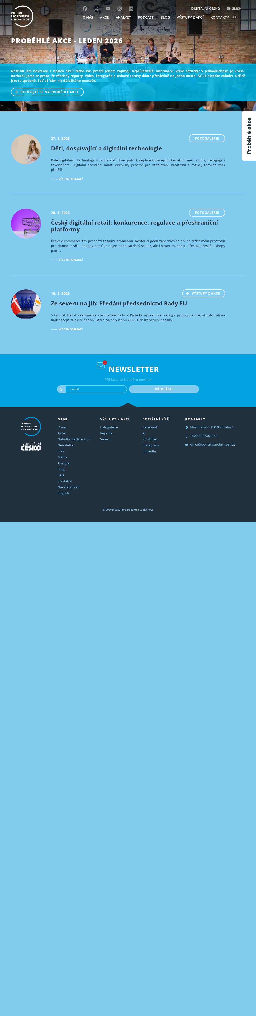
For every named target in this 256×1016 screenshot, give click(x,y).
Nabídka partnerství (73, 439)
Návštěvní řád (68, 487)
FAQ (61, 475)
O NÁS (88, 17)
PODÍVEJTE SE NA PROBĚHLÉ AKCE (50, 92)
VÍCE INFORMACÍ (71, 179)
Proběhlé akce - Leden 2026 (67, 40)
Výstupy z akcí (190, 17)
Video (104, 439)
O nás (62, 427)
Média (62, 457)
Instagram (151, 445)
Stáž (61, 451)
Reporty (106, 433)
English (234, 8)
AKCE (104, 17)
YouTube (150, 439)
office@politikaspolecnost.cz (212, 444)
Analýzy (123, 17)
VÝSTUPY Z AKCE (206, 293)
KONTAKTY (220, 17)
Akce (61, 433)
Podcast (146, 17)
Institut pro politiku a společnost (132, 509)
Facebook (150, 427)
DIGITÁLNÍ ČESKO (205, 8)
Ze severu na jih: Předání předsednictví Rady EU (119, 303)
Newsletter (66, 445)
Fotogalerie (207, 138)
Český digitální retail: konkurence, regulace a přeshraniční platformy (134, 226)
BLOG (165, 17)
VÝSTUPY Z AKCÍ (114, 419)
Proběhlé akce (248, 136)
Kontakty (65, 481)
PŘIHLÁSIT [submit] (164, 389)
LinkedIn (149, 451)
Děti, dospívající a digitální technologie (106, 148)
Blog (61, 469)
